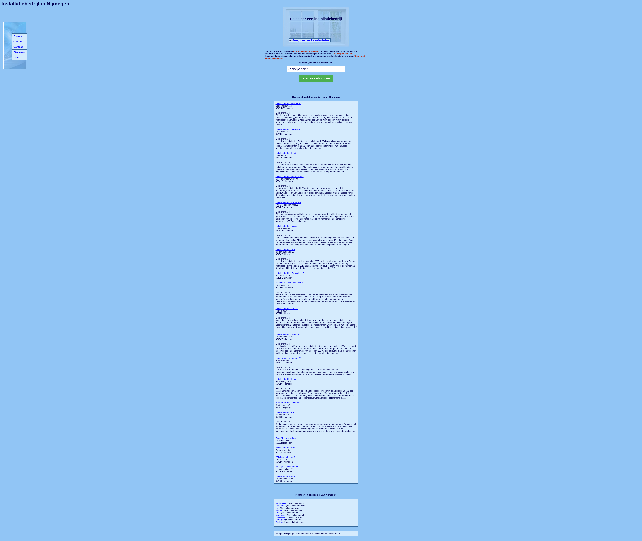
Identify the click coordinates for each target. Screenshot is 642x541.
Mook (278, 513)
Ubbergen (280, 520)
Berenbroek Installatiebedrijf (288, 403)
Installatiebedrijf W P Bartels (288, 202)
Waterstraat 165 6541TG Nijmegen (285, 450)
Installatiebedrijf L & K (285, 249)
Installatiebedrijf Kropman (287, 334)
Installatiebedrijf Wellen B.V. (288, 103)
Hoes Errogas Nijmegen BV (288, 358)
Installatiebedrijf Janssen (287, 308)
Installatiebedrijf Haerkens (287, 379)
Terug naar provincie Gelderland (311, 40)
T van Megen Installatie (286, 438)
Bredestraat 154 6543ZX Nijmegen (288, 405)
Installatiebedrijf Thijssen (287, 226)
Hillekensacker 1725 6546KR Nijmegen (287, 469)
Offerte (17, 41)
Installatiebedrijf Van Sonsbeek (290, 176)
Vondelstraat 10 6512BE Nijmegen (290, 275)
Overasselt (280, 517)
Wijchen (279, 522)
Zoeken (17, 36)
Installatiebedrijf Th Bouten (288, 129)
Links (16, 57)
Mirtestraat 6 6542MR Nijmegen (285, 459)
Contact (18, 46)
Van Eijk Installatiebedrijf (287, 467)
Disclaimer (19, 52)
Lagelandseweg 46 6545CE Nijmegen (285, 478)
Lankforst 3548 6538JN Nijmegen (286, 440)
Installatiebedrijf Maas (285, 448)
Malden (279, 510)
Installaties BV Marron (285, 476)
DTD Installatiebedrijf (285, 457)
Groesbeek (281, 506)
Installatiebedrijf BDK (285, 412)
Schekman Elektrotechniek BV (289, 283)
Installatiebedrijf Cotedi (286, 153)
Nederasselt (281, 515)
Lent (278, 508)
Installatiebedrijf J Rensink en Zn (290, 273)
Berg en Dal (281, 503)
